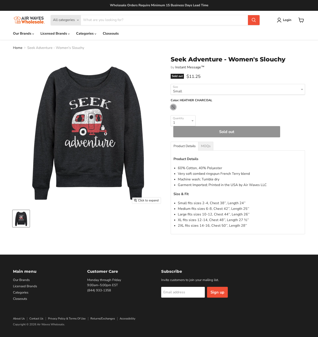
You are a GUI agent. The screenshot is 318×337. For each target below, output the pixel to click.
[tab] (184, 146)
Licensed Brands (54, 33)
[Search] (254, 20)
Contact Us (36, 319)
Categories (85, 33)
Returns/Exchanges (102, 319)
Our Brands (22, 33)
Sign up (217, 292)
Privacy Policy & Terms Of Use (67, 319)
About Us (19, 319)
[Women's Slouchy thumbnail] (21, 218)
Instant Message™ (189, 67)
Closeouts (111, 33)
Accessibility (127, 319)
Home (17, 48)
